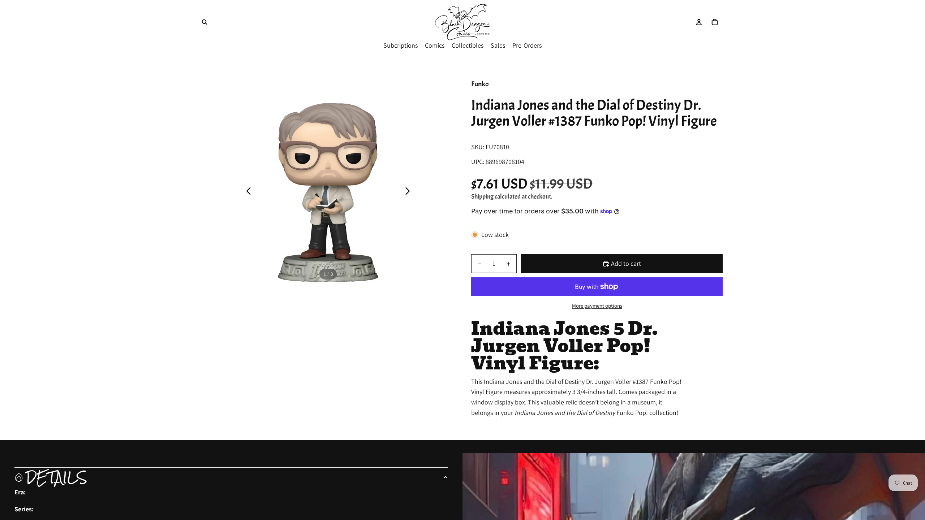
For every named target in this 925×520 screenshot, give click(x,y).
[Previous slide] (246, 192)
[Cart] (715, 22)
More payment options (597, 305)
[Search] (204, 22)
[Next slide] (409, 192)
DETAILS (56, 477)
